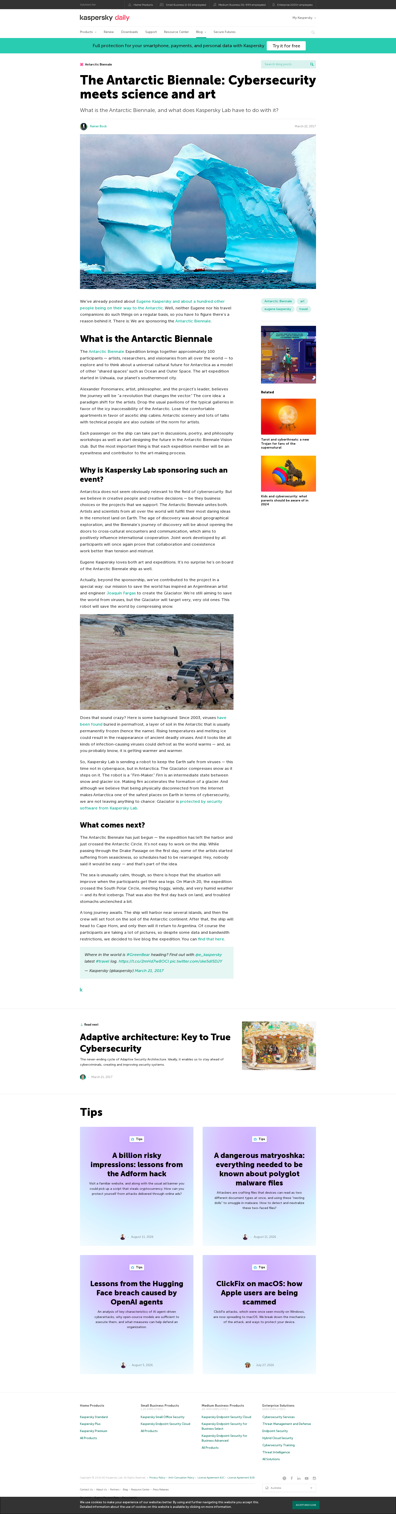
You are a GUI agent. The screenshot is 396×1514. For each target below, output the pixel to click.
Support (151, 32)
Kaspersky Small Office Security (162, 1417)
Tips (139, 1139)
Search (312, 64)
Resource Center (176, 32)
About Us (101, 1489)
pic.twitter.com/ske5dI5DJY (196, 961)
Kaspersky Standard (94, 1417)
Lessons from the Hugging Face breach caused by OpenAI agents (136, 1292)
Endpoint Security (275, 1431)
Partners (114, 1489)
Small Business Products (160, 1406)
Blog (199, 32)
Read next (91, 1024)
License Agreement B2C (211, 1477)
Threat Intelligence (276, 1452)
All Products (88, 1438)
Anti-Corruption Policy (181, 1477)
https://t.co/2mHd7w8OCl (144, 961)
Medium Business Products (223, 1406)
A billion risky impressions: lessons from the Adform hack (137, 1164)
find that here (211, 939)
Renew (109, 32)
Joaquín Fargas (121, 593)
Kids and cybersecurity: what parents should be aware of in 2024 (284, 500)
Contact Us (86, 1489)
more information (218, 1507)
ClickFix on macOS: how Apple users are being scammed (259, 1292)
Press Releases (161, 1489)
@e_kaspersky (208, 954)
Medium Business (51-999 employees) (242, 4)
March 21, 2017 (149, 970)
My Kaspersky (302, 18)
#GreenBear (138, 954)
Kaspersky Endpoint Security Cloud (165, 1424)
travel (303, 309)
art (302, 301)
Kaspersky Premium (93, 1431)
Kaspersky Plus (90, 1424)
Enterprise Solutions (278, 1406)
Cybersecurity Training (278, 1445)
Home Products (143, 4)
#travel (102, 961)
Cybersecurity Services (278, 1417)
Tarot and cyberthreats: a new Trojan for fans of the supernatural (285, 443)
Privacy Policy (157, 1477)
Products (86, 32)
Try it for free (286, 46)
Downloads (129, 32)
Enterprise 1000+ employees (295, 4)
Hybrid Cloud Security (277, 1438)
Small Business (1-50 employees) (186, 4)
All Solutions (271, 1459)
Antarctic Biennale (98, 64)
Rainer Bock (98, 126)
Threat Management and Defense (286, 1424)
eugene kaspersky (277, 309)
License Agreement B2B (241, 1477)
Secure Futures (225, 32)
